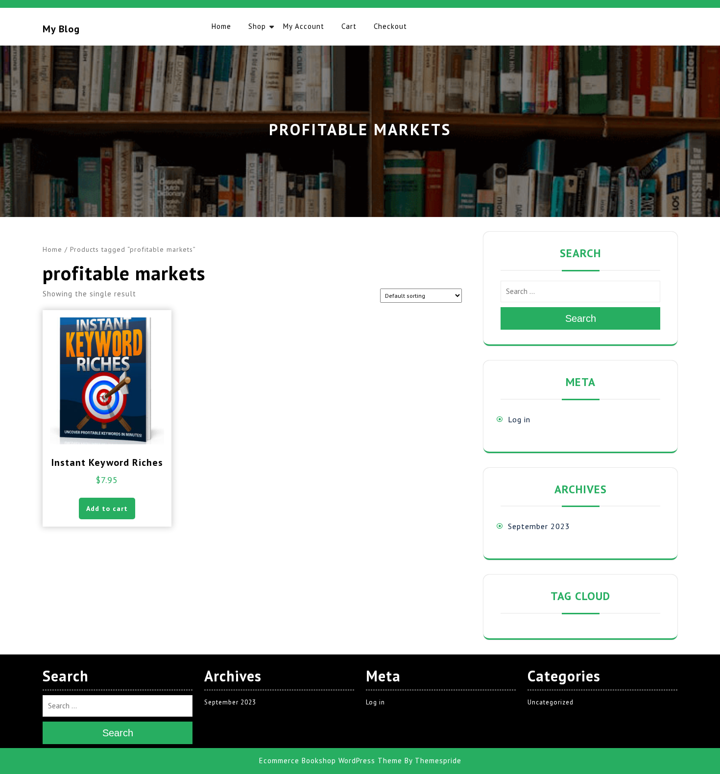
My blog (61, 29)
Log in (519, 419)
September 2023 (539, 526)
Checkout (390, 26)
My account (303, 26)
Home (221, 26)
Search (580, 318)
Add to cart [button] (107, 508)
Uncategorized (551, 702)
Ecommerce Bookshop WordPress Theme (330, 760)
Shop (257, 26)
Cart (349, 26)
